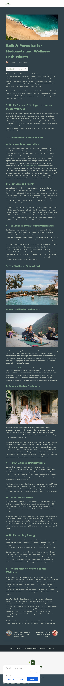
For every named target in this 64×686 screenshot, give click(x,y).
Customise (11, 679)
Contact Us (51, 648)
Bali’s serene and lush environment (18, 368)
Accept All (32, 679)
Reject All (21, 679)
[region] (21, 674)
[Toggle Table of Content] (25, 68)
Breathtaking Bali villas (31, 166)
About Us (42, 648)
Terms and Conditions (31, 648)
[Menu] (60, 3)
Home (11, 648)
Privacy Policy (19, 648)
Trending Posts (22, 62)
